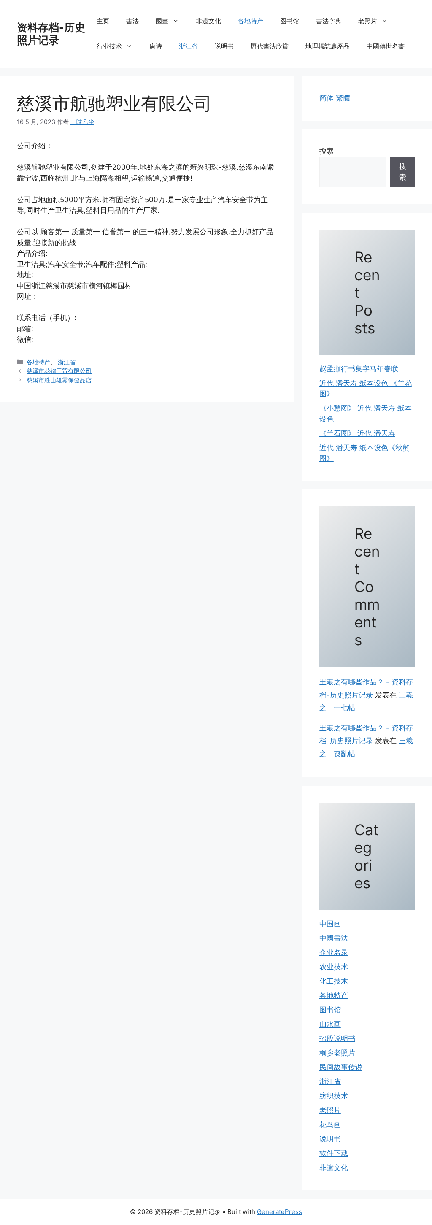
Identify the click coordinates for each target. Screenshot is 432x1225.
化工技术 (333, 981)
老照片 (367, 21)
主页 (103, 21)
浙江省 (188, 46)
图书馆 (289, 21)
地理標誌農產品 (327, 46)
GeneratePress (279, 1212)
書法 (132, 21)
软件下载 (333, 1153)
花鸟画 (330, 1124)
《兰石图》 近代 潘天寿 (357, 433)
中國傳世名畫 (386, 46)
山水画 (330, 1024)
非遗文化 (208, 21)
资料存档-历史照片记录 (51, 33)
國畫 (162, 21)
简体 (326, 98)
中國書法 (333, 938)
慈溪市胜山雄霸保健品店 (59, 380)
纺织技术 (333, 1096)
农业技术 (333, 967)
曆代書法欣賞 (270, 46)
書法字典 (328, 21)
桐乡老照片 (337, 1053)
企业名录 (333, 952)
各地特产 (250, 21)
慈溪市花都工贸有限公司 (59, 370)
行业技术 (109, 46)
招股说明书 (337, 1038)
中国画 (330, 923)
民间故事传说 (340, 1067)
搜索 (326, 151)
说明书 (224, 46)
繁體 (343, 98)
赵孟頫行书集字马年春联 (358, 369)
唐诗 (155, 46)
